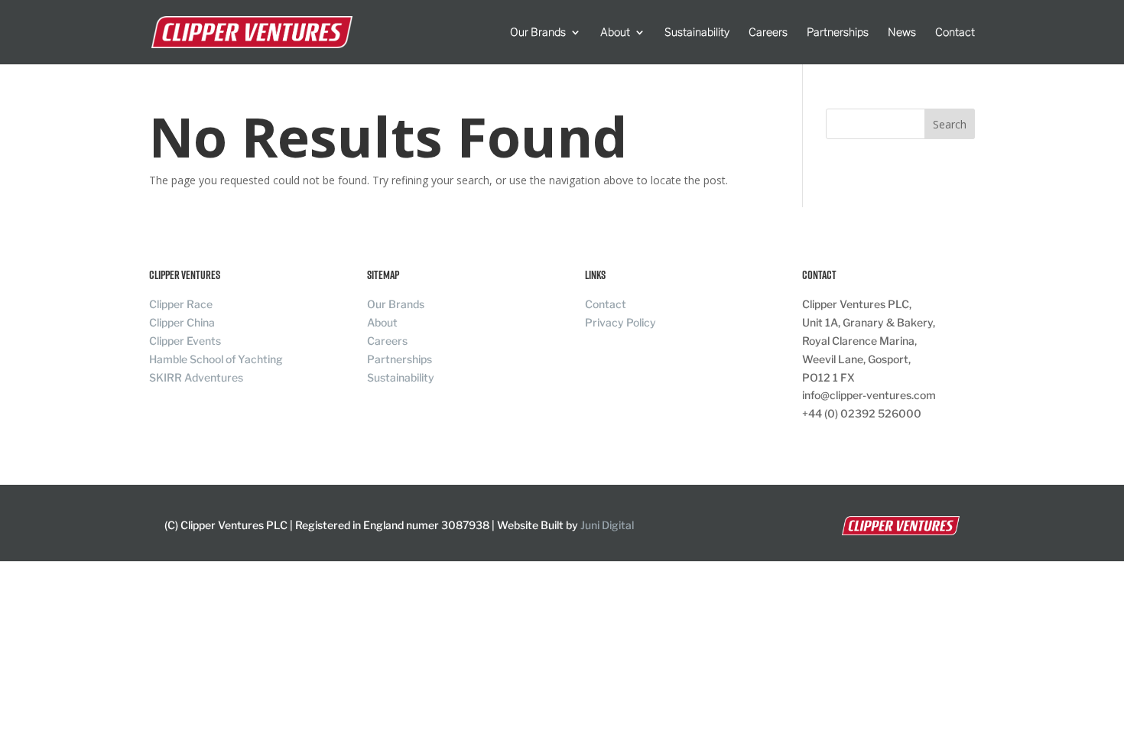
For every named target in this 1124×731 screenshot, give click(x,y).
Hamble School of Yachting (216, 359)
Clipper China (182, 322)
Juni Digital (607, 524)
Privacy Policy (620, 322)
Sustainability (696, 32)
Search (949, 124)
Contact (955, 32)
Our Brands (538, 32)
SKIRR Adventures (196, 377)
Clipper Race (181, 303)
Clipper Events (185, 340)
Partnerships (838, 32)
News (902, 32)
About (615, 32)
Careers (768, 32)
